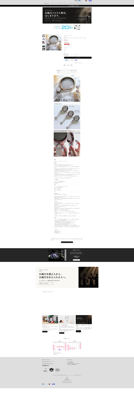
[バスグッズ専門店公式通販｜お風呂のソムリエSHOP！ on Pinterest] (48, 365)
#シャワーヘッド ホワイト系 (72, 238)
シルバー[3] (76, 54)
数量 (64, 49)
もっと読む (44, 331)
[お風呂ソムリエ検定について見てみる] (67, 277)
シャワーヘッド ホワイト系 (69, 35)
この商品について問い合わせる (78, 62)
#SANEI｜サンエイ (55, 238)
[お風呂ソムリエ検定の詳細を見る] (67, 15)
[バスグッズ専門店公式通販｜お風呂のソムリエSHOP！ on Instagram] (42, 365)
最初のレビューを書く (73, 70)
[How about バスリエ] (50, 319)
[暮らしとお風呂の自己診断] (67, 319)
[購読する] (52, 363)
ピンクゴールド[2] (71, 54)
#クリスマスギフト (60, 238)
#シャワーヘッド (65, 238)
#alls (51, 238)
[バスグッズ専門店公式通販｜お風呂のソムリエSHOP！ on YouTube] (45, 365)
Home (64, 35)
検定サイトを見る (78, 331)
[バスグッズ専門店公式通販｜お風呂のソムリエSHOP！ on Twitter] (46, 365)
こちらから (70, 361)
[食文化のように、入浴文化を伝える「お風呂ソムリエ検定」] (84, 319)
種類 (64, 53)
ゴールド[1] (65, 54)
